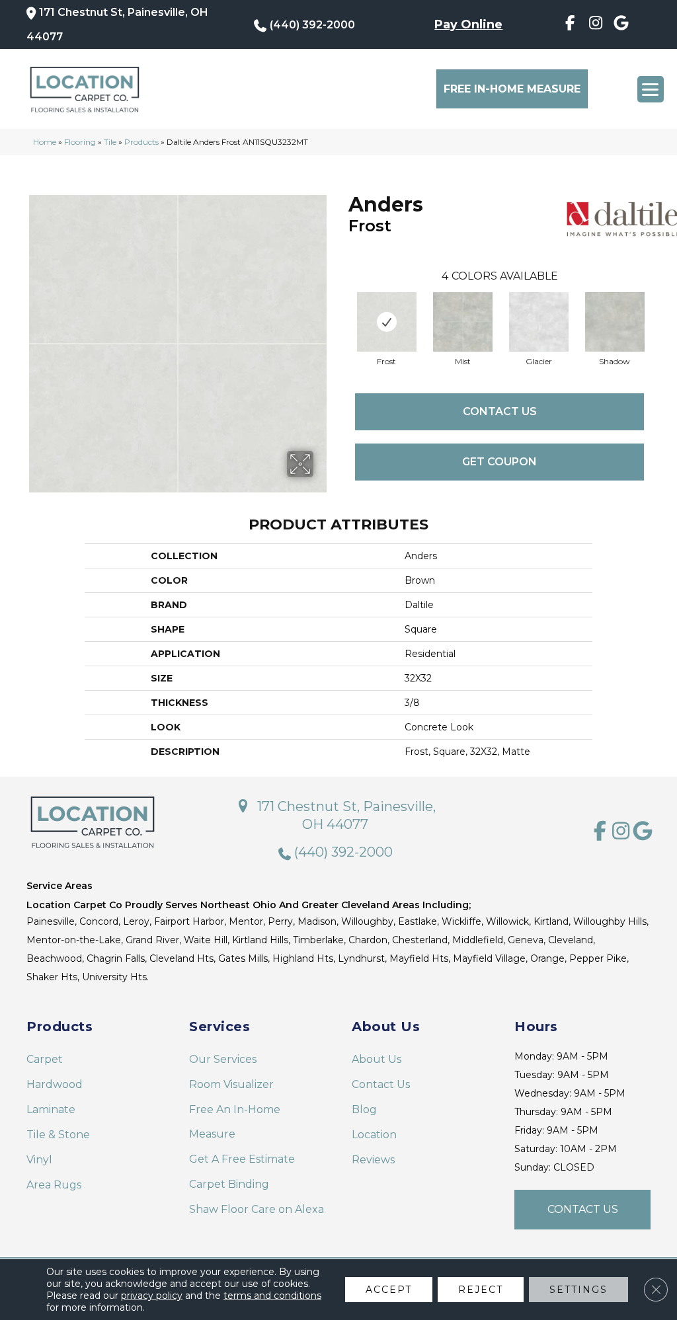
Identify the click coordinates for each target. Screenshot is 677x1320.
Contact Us (500, 411)
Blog (364, 1109)
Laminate (50, 1109)
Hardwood (54, 1084)
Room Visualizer (231, 1084)
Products (141, 142)
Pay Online (468, 24)
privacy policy (151, 1295)
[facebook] (569, 25)
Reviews (373, 1159)
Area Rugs (53, 1185)
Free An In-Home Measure (234, 1121)
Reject (480, 1290)
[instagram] (595, 25)
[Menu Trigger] (650, 89)
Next (657, 308)
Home (44, 142)
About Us (376, 1059)
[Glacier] (539, 322)
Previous (342, 308)
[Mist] (463, 322)
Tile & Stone (58, 1134)
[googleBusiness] (621, 25)
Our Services (223, 1059)
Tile (110, 142)
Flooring (80, 142)
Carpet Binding (229, 1184)
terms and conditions (272, 1295)
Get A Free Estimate (242, 1159)
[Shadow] (615, 322)
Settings (578, 1290)
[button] (582, 1209)
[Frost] (387, 322)
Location (374, 1134)
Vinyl (39, 1159)
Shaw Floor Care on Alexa (256, 1209)
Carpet (44, 1059)
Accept (389, 1290)
